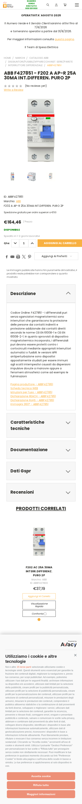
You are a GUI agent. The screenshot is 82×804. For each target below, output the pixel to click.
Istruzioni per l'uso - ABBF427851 (31, 392)
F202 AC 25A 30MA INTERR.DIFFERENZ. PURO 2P (39, 571)
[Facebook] (7, 257)
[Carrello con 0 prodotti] (65, 4)
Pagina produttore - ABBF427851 (31, 384)
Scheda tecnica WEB (24, 388)
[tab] (41, 293)
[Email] (12, 257)
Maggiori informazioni (41, 794)
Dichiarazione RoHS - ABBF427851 (32, 400)
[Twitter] (24, 257)
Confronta (38, 613)
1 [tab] (39, 619)
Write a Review (13, 90)
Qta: (7, 243)
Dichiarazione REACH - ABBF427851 (33, 396)
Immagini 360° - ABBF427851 (29, 404)
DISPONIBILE (12, 230)
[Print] (18, 257)
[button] (75, 655)
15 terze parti (24, 667)
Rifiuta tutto (41, 785)
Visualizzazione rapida (39, 605)
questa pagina (64, 39)
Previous (6, 800)
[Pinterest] (29, 257)
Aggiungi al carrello (39, 596)
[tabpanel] (39, 569)
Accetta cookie (41, 776)
